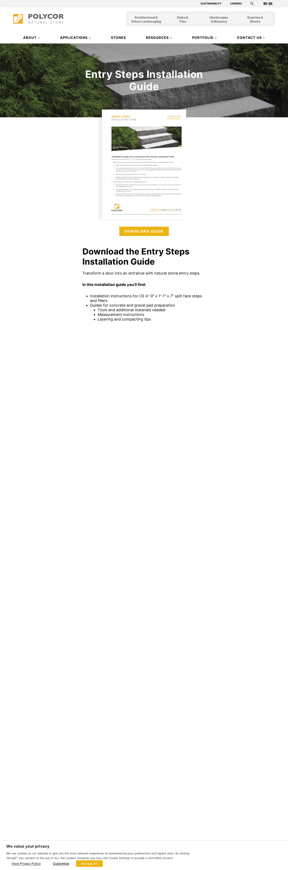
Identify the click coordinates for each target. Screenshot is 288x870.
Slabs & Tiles (182, 19)
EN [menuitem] (270, 3)
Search (254, 3)
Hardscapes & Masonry (219, 19)
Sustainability (211, 3)
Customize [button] (61, 864)
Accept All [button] (89, 864)
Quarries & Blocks (255, 19)
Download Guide (144, 231)
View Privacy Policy (26, 864)
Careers (236, 3)
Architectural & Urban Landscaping (146, 19)
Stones (118, 37)
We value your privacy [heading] (28, 846)
